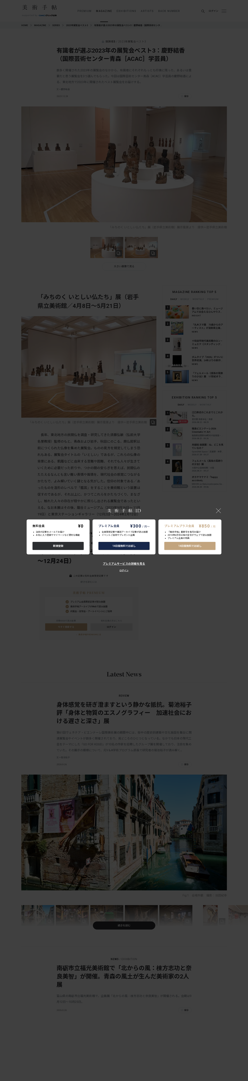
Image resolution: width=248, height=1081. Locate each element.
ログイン (124, 570)
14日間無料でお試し (124, 545)
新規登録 (58, 545)
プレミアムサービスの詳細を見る (124, 563)
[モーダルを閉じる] (218, 511)
